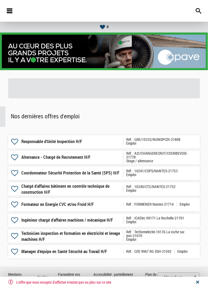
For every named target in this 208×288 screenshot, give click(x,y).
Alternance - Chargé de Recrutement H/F (55, 157)
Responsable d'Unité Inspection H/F (51, 141)
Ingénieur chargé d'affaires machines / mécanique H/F (67, 220)
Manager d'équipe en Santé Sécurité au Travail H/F (64, 251)
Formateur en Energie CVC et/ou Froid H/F (57, 204)
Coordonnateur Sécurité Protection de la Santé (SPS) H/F (70, 173)
